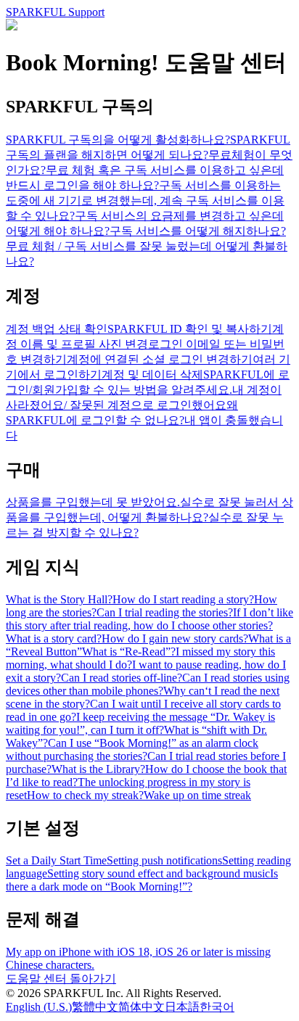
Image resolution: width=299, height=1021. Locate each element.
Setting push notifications (164, 860)
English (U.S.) (39, 1007)
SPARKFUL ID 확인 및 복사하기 (189, 329)
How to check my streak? (85, 795)
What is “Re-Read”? (129, 651)
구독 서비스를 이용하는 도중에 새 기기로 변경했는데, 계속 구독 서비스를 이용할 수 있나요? (145, 200)
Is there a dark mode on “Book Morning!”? (142, 880)
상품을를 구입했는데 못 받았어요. (93, 502)
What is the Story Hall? (59, 599)
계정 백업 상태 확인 (56, 329)
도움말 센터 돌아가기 (61, 978)
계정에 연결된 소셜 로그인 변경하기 (160, 359)
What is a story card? (54, 638)
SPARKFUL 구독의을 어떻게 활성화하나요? (118, 139)
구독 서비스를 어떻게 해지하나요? (198, 231)
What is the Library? (98, 769)
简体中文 (141, 1007)
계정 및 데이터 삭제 (152, 374)
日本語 (182, 1007)
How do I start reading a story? (183, 599)
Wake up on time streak (197, 795)
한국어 (217, 1007)
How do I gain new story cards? (175, 638)
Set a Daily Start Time (56, 860)
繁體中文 (95, 1007)
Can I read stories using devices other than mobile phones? (148, 684)
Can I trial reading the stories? (165, 612)
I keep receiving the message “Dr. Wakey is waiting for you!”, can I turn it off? (140, 723)
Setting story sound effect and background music (158, 873)
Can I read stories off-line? (121, 677)
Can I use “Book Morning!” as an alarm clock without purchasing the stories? (132, 749)
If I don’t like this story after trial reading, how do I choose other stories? (149, 619)
